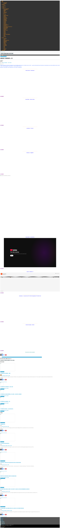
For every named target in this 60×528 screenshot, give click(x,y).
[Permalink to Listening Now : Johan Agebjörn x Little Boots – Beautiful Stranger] (2, 392)
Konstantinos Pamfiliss (5, 445)
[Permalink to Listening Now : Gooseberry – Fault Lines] (2, 385)
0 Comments (5, 381)
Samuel (32, 357)
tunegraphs (4, 422)
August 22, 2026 (6, 410)
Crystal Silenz (18, 357)
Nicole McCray (3, 491)
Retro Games (4, 506)
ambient (5, 357)
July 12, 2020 (9, 62)
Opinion (3, 487)
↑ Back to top (2, 527)
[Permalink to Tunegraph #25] (7, 421)
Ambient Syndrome (2, 56)
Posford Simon (23, 357)
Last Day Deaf (3, 375)
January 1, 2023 (7, 464)
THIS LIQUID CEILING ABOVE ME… (4, 443)
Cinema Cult (1, 478)
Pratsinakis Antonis (27, 357)
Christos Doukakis (4, 510)
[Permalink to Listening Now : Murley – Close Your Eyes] (2, 407)
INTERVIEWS (2, 518)
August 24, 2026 (8, 375)
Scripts (3, 441)
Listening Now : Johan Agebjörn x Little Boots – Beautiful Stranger (10, 394)
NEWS (1, 517)
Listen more (2, 96)
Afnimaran (3, 357)
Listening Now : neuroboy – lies (5, 401)
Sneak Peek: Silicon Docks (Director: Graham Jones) (8, 475)
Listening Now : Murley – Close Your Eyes (6, 408)
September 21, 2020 (9, 510)
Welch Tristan (40, 357)
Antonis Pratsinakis (12, 357)
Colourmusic (15, 357)
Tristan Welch (37, 357)
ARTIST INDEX (2, 521)
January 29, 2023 (8, 491)
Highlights (5, 56)
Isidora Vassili (3, 426)
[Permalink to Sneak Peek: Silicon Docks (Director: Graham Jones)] (2, 474)
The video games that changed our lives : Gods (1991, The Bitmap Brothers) (12, 508)
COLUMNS (1, 520)
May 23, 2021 (7, 426)
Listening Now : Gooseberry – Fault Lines (6, 386)
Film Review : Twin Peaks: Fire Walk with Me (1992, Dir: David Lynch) (10, 462)
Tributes (3, 371)
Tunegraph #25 (2, 424)
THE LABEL (1, 519)
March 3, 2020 (10, 445)
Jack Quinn (21, 357)
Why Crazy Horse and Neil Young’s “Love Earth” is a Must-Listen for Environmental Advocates (15, 489)
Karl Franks (3, 464)
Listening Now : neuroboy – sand (5, 373)
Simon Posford (34, 357)
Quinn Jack (30, 357)
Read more (1, 381)
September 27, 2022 (6, 477)
